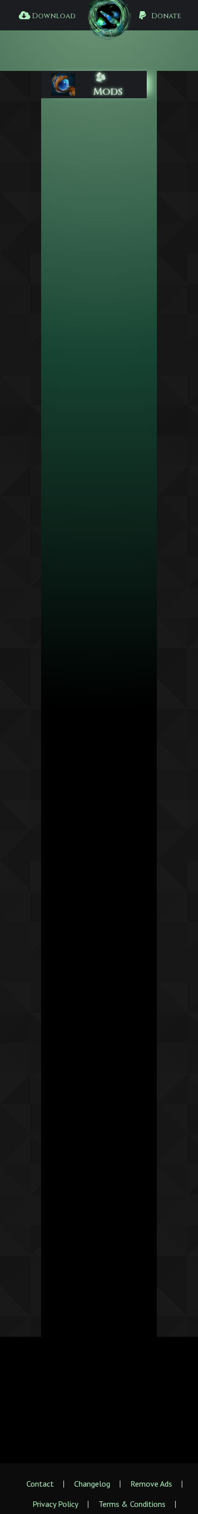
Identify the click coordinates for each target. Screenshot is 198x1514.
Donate (165, 16)
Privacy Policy (55, 1504)
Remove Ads (151, 1484)
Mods (107, 91)
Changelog (92, 1484)
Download (52, 16)
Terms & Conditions (132, 1504)
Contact (40, 1484)
